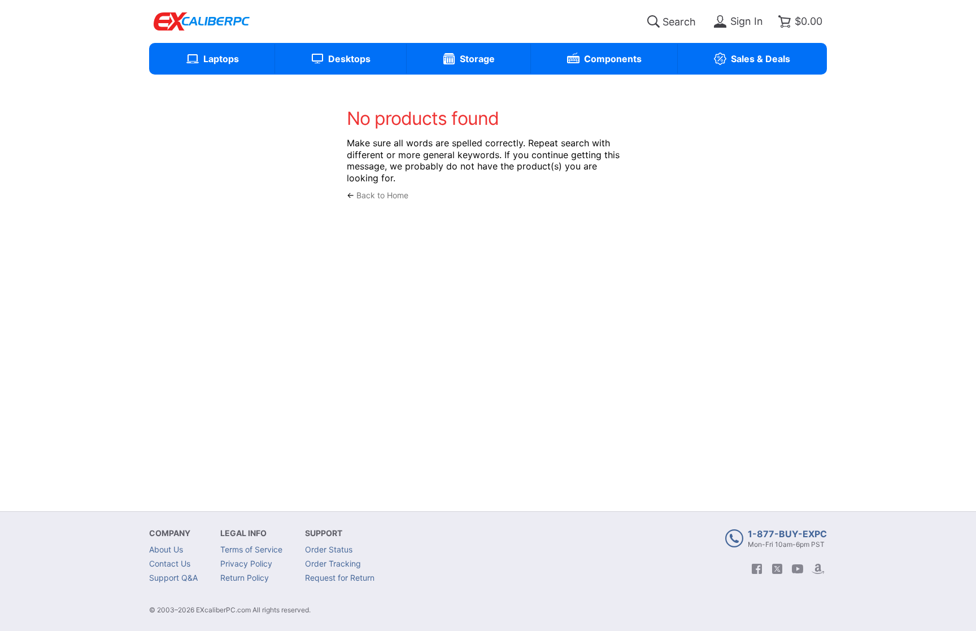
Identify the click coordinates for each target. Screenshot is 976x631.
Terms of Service (251, 549)
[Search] (653, 21)
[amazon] (818, 569)
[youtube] (797, 569)
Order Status (328, 549)
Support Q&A (173, 577)
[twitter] (777, 569)
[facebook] (757, 569)
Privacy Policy (246, 563)
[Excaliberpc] (202, 21)
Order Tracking (333, 563)
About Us (166, 549)
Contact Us (169, 563)
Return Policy (244, 577)
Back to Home (382, 195)
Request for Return (339, 577)
